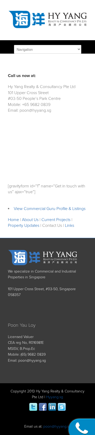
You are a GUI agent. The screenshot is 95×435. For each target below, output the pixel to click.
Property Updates (23, 225)
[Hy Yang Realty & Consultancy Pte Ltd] (47, 25)
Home (13, 219)
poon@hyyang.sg (32, 360)
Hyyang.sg (54, 397)
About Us (30, 219)
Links (69, 225)
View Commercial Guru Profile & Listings (50, 208)
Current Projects (55, 219)
